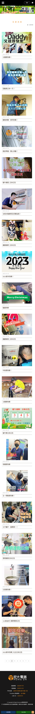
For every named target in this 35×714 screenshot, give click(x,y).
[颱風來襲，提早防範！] (17, 105)
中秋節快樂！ (7, 370)
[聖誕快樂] (17, 293)
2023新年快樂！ (8, 276)
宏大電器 (23, 693)
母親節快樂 (6, 464)
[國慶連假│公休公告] (17, 324)
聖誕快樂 (6, 308)
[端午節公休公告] (17, 418)
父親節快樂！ (7, 57)
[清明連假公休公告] (17, 543)
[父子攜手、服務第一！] (17, 512)
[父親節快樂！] (17, 42)
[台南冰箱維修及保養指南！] (17, 199)
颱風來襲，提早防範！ (10, 120)
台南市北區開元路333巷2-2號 (20, 690)
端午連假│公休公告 (9, 182)
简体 (27, 2)
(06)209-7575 (20, 685)
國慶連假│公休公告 (9, 339)
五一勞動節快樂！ (9, 496)
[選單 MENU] (3, 2)
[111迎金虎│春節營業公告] (17, 606)
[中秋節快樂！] (17, 355)
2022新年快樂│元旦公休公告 (12, 652)
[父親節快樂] (17, 387)
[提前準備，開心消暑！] (17, 136)
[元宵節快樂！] (17, 574)
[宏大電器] (18, 8)
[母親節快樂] (17, 449)
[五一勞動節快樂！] (17, 480)
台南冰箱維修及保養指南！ (12, 214)
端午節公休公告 (8, 433)
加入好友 (24, 712)
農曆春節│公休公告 (9, 245)
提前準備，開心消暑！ (10, 151)
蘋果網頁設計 (25, 702)
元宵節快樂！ (7, 590)
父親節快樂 (6, 402)
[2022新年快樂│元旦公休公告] (17, 637)
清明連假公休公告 (9, 558)
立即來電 (8, 712)
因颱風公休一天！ (9, 89)
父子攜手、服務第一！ (10, 527)
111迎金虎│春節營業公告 (11, 621)
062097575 (20, 696)
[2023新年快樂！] (17, 261)
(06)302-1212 (20, 688)
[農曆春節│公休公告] (17, 230)
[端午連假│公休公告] (17, 167)
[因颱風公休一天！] (17, 73)
